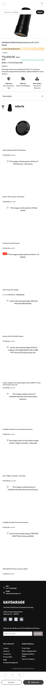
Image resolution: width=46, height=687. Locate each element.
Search (40, 12)
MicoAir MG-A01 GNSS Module (13, 336)
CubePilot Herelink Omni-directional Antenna (17, 429)
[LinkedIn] (21, 619)
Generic (5, 52)
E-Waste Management (10, 663)
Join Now (38, 634)
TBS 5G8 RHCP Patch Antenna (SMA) (15, 569)
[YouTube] (10, 619)
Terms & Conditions (28, 659)
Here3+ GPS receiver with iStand (13, 197)
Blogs (5, 660)
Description (7, 96)
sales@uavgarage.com (13, 593)
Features (4, 66)
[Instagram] (16, 619)
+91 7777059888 (11, 588)
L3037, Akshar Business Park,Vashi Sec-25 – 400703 (13, 613)
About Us (6, 651)
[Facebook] (5, 619)
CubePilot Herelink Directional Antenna (15, 522)
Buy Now (11, 682)
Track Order (26, 648)
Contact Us (7, 654)
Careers (6, 648)
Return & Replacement (29, 651)
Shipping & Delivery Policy (28, 655)
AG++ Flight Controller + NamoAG (14, 476)
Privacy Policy (7, 657)
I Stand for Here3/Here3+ (11, 243)
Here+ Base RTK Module (10, 290)
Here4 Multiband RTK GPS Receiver (14, 150)
